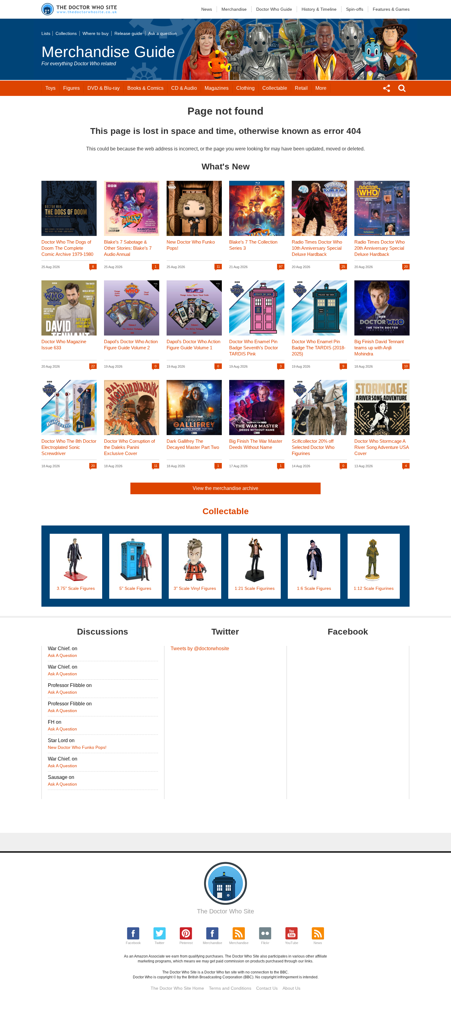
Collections (66, 33)
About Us (291, 988)
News (206, 9)
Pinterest (186, 943)
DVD (103, 88)
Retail (301, 88)
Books (145, 88)
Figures (71, 88)
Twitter (159, 943)
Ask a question (162, 33)
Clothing (245, 88)
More (320, 88)
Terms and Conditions (230, 988)
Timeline (319, 9)
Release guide (128, 33)
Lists (45, 33)
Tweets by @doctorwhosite (200, 648)
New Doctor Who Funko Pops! (77, 747)
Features (391, 9)
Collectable (274, 88)
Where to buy (96, 33)
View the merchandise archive (225, 488)
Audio (184, 88)
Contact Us (267, 988)
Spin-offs (354, 9)
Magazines (217, 88)
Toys (50, 88)
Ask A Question (62, 655)
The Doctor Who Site (225, 911)
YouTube (291, 943)
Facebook (133, 943)
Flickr (265, 943)
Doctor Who (274, 9)
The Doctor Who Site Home (177, 988)
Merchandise (234, 9)
